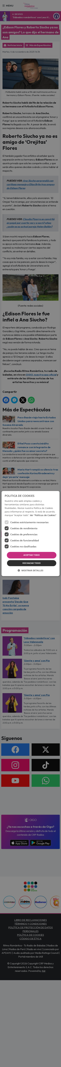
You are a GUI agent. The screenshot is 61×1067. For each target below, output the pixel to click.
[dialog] (31, 533)
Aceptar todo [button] (31, 555)
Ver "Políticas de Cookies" (43, 515)
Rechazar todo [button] (32, 563)
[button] (30, 570)
